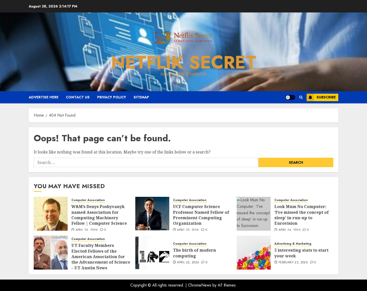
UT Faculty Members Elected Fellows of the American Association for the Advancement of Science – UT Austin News (100, 257)
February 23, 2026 (293, 263)
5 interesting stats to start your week (301, 252)
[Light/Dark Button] (290, 97)
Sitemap (141, 97)
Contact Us (78, 97)
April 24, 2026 (290, 230)
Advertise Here (43, 97)
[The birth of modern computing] (152, 253)
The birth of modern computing (194, 252)
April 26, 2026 (87, 230)
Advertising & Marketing (292, 244)
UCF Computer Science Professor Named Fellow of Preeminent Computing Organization (201, 215)
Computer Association (88, 200)
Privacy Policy (111, 97)
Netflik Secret (183, 62)
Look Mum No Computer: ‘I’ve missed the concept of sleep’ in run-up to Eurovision (301, 215)
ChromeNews (199, 285)
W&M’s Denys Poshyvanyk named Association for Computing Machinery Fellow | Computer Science (99, 215)
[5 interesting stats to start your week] (254, 253)
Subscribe (326, 97)
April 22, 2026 (188, 263)
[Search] (301, 97)
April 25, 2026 (188, 230)
